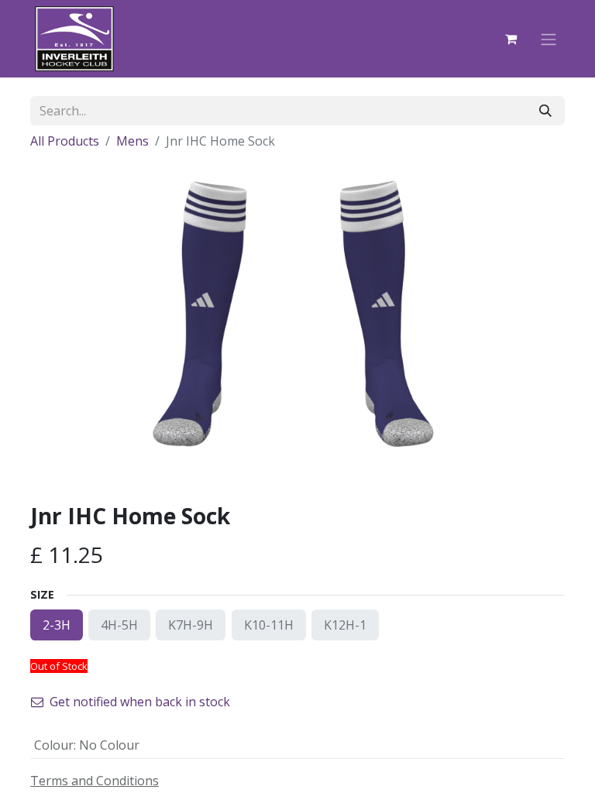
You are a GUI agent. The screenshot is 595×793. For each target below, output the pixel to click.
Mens (132, 140)
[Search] (545, 110)
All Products (64, 140)
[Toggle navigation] (548, 39)
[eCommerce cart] (510, 38)
